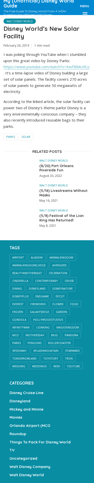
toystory (50, 358)
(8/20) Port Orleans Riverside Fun (56, 168)
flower (57, 304)
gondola (19, 319)
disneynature (62, 288)
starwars (72, 350)
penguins (34, 343)
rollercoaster (59, 343)
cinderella (20, 281)
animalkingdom (61, 257)
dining (17, 288)
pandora (71, 335)
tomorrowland (24, 358)
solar (26, 137)
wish (56, 366)
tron (69, 358)
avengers (59, 265)
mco (15, 335)
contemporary (46, 281)
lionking (43, 327)
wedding (18, 366)
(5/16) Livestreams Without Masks (63, 193)
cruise (69, 281)
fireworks (38, 304)
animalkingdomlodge (29, 265)
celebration (58, 273)
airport (18, 257)
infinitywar (21, 327)
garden (61, 312)
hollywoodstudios (48, 319)
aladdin (37, 257)
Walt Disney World (20, 21)
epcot (60, 296)
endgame (42, 296)
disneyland (37, 288)
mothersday (35, 335)
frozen (17, 312)
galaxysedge (39, 312)
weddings (39, 366)
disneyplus (20, 296)
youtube (73, 366)
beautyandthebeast (27, 273)
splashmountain (45, 350)
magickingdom (67, 327)
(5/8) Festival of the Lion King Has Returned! (61, 218)
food (74, 304)
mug (54, 335)
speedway (19, 350)
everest (18, 304)
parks (10, 137)
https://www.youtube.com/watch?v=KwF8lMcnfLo (46, 66)
